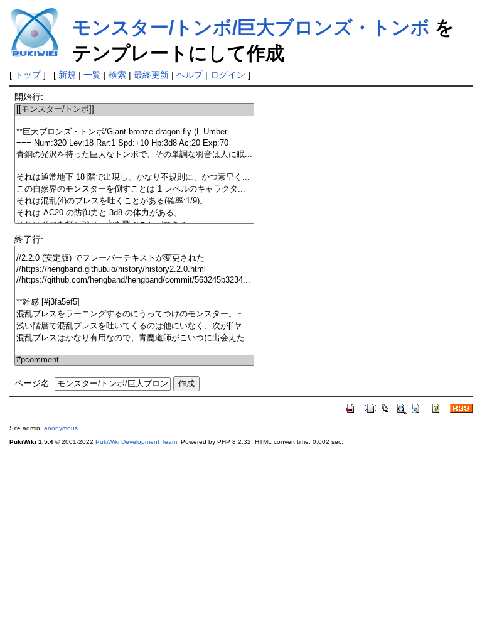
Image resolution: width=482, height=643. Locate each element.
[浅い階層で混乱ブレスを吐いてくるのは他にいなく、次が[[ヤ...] (134, 326)
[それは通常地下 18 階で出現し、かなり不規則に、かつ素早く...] (134, 177)
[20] (134, 291)
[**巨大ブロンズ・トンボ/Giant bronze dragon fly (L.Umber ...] (134, 132)
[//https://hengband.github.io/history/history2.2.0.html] (134, 269)
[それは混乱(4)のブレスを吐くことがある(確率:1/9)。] (134, 201)
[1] (134, 121)
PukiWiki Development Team (136, 441)
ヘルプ (189, 75)
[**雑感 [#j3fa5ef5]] (134, 302)
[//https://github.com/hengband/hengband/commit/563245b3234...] (134, 280)
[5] (134, 166)
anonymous (61, 427)
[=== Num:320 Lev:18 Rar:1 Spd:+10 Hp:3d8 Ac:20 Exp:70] (134, 143)
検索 (117, 75)
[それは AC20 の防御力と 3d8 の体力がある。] (134, 213)
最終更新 (151, 75)
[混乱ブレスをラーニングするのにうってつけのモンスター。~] (134, 314)
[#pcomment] (134, 360)
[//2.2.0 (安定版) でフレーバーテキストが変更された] (134, 258)
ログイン (227, 75)
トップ (27, 75)
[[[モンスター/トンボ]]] (134, 110)
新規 (67, 75)
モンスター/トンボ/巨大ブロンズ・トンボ (251, 27)
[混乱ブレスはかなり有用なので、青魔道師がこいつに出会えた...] (134, 338)
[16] (134, 247)
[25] (134, 349)
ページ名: (33, 383)
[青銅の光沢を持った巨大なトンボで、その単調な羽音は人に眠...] (134, 155)
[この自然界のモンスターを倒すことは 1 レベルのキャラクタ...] (134, 189)
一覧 (92, 75)
